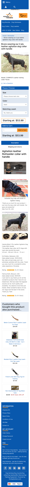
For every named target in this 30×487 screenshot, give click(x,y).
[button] (15, 168)
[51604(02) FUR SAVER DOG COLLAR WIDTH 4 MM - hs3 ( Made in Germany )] (15, 335)
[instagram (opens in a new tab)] (23, 468)
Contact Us (5, 425)
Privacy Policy (6, 413)
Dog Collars (5, 26)
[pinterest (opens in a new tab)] (14, 468)
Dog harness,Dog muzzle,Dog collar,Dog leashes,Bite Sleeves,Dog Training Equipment (15, 475)
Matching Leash (9, 109)
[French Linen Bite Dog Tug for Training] (15, 372)
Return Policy (6, 416)
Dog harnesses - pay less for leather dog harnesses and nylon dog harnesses (14, 462)
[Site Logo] (8, 15)
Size (4, 93)
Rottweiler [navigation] (11, 35)
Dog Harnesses (16, 22)
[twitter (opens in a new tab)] (10, 468)
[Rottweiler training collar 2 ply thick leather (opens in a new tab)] (15, 188)
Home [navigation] (4, 35)
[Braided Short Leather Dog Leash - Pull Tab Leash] (15, 354)
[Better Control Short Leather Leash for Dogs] (15, 318)
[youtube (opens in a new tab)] (19, 468)
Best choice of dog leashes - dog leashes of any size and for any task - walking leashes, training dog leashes (15, 451)
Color (5, 101)
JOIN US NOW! (6, 30)
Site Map (4, 422)
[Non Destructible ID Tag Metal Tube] (15, 387)
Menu (7, 2)
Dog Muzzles (6, 22)
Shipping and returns (15, 147)
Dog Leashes (15, 26)
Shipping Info (6, 410)
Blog (22, 30)
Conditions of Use (7, 419)
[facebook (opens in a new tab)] (5, 468)
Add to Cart (22, 130)
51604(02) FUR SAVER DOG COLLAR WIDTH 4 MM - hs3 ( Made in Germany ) (15, 342)
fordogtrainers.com (15, 479)
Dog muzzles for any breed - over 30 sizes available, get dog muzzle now (14, 457)
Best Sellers (16, 30)
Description (15, 143)
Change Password (7, 436)
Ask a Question (7, 83)
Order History (6, 433)
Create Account (6, 439)
